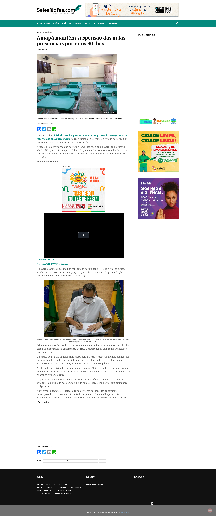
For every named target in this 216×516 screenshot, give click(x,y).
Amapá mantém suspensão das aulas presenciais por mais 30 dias (74, 461)
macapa (102, 461)
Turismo (87, 23)
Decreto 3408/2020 (47, 259)
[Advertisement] (83, 425)
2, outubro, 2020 (42, 50)
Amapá (47, 23)
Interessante (100, 23)
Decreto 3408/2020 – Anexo (52, 264)
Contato (113, 23)
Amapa (46, 461)
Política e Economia (71, 23)
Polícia (56, 23)
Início (39, 23)
